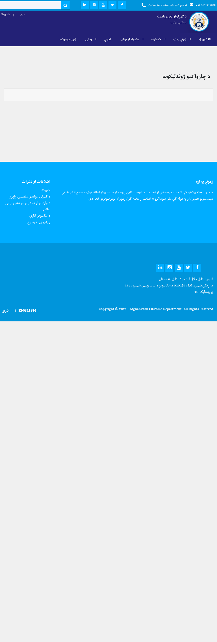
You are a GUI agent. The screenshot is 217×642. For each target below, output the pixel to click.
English (5, 14)
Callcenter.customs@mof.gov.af (167, 5)
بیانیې (46, 209)
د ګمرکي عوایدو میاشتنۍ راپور (30, 196)
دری (22, 14)
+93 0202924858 (206, 5)
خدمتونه (156, 39)
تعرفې (107, 39)
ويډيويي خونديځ (39, 222)
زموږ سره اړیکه (68, 39)
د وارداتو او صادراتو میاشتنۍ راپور (27, 203)
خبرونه (46, 190)
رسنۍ (88, 39)
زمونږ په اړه (179, 39)
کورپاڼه (203, 39)
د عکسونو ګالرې (39, 215)
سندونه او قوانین (129, 39)
